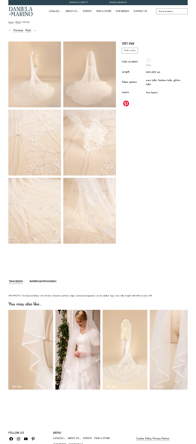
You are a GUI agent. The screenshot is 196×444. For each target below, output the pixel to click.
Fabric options (129, 82)
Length (126, 72)
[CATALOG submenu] (60, 11)
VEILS (18, 22)
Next (28, 30)
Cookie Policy (144, 438)
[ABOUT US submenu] (77, 11)
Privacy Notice (161, 438)
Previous (18, 30)
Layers (125, 92)
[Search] (185, 11)
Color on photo (130, 62)
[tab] (15, 281)
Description (16, 281)
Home (10, 22)
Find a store (130, 51)
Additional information (42, 281)
